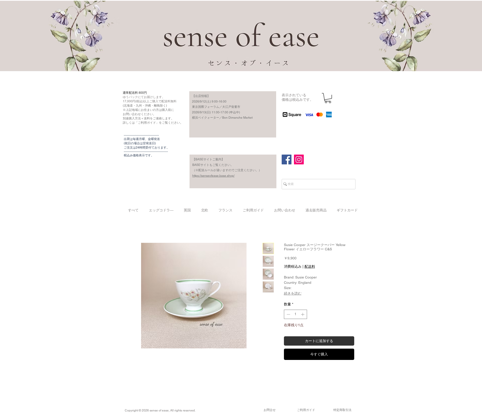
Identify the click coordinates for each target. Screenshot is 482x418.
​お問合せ (270, 410)
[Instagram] (299, 159)
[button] (328, 98)
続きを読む (293, 293)
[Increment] (303, 314)
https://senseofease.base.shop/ (213, 175)
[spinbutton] (295, 314)
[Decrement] (288, 314)
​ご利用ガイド (306, 410)
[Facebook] (286, 159)
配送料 (310, 266)
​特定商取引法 (342, 410)
